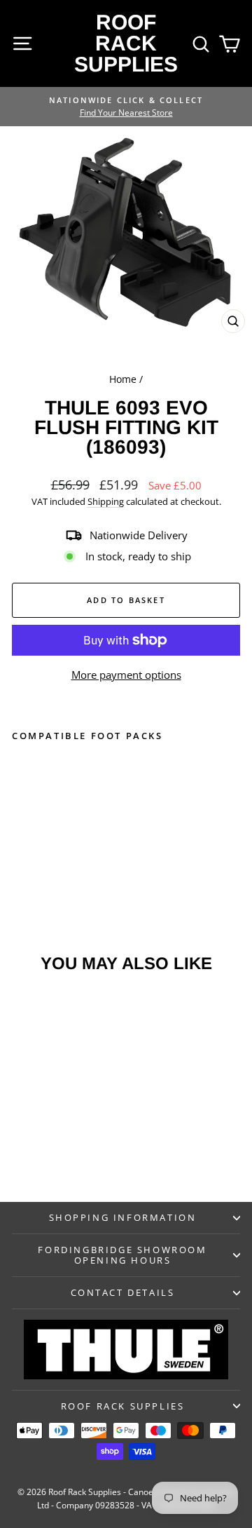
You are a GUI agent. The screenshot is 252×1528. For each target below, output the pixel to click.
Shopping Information (123, 1217)
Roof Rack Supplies (126, 43)
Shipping (106, 501)
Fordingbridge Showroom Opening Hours (122, 1254)
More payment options (126, 675)
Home (122, 379)
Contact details (123, 1292)
